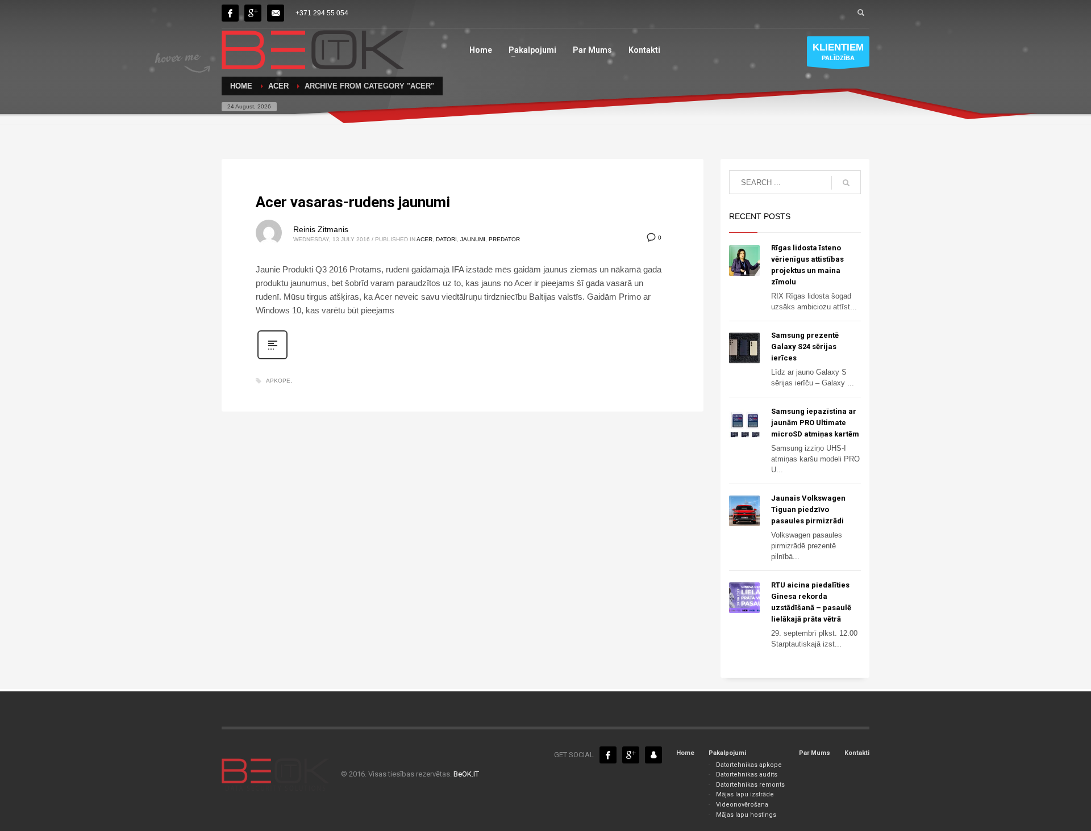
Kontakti (856, 753)
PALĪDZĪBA (838, 51)
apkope (278, 380)
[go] (846, 183)
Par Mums (814, 753)
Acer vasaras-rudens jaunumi (353, 202)
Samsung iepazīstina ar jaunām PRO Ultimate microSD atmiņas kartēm (815, 422)
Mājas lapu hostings (746, 815)
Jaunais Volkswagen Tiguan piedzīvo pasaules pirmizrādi (808, 509)
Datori (446, 239)
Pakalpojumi (727, 753)
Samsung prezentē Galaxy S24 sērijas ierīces (805, 346)
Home (685, 753)
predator (504, 239)
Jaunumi (472, 239)
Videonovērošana (742, 804)
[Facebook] (230, 13)
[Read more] (272, 358)
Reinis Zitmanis (320, 229)
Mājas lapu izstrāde (745, 794)
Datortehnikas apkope (749, 765)
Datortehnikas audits (746, 774)
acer (424, 239)
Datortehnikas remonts (750, 784)
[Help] (252, 13)
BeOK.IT (466, 774)
